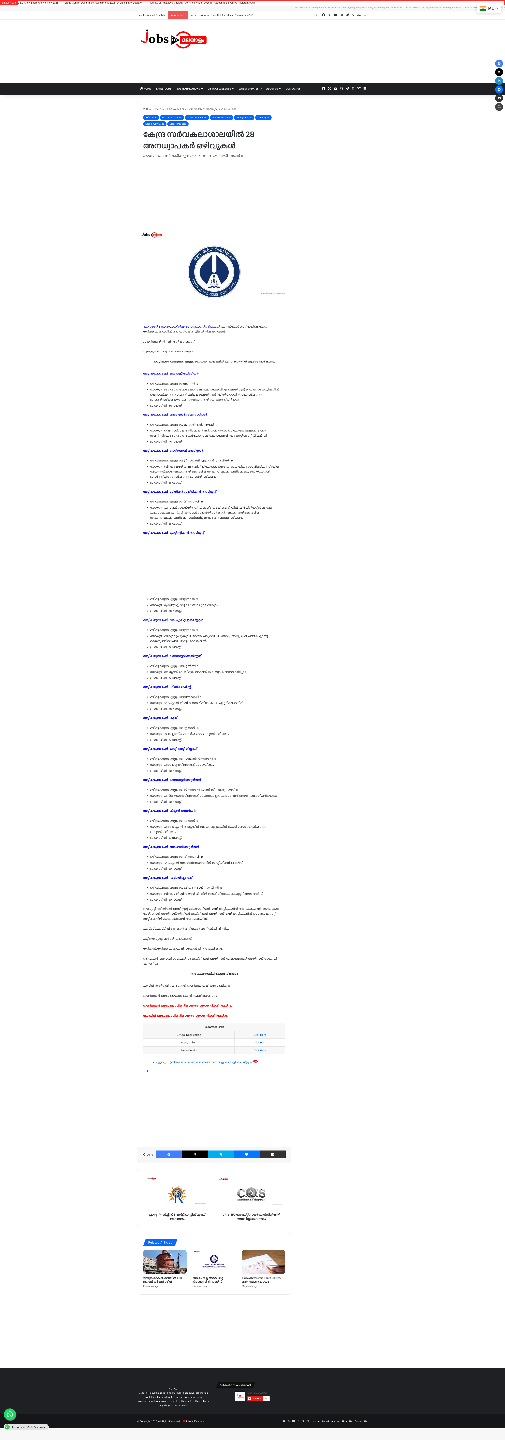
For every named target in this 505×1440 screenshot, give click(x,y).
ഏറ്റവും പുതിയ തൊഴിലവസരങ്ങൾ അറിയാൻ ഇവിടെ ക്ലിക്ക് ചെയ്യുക (204, 1062)
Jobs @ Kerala (244, 117)
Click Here (260, 1035)
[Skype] (221, 1154)
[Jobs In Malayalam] (173, 38)
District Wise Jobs (219, 89)
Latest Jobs (163, 89)
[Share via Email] (273, 1154)
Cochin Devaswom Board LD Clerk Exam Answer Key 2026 (261, 1280)
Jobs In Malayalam (196, 1421)
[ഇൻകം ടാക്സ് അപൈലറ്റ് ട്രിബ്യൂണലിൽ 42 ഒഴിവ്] (214, 1262)
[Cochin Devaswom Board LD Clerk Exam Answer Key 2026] (263, 1262)
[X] (195, 1154)
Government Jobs (197, 117)
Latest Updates (249, 89)
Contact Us (293, 89)
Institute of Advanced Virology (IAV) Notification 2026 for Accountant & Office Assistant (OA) (133, 2)
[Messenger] (247, 1154)
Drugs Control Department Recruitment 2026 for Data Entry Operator (229, 15)
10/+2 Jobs (160, 109)
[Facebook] (169, 1154)
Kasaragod (263, 117)
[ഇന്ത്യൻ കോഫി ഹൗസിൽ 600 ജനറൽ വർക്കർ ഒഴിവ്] (165, 1262)
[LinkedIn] (499, 81)
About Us (272, 89)
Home (147, 89)
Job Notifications (188, 89)
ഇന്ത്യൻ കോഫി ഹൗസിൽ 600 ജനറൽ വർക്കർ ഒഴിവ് (162, 1280)
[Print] (499, 107)
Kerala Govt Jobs (154, 124)
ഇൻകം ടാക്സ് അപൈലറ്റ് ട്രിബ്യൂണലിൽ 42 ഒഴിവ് (208, 1280)
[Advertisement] (292, 51)
